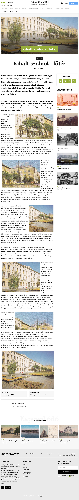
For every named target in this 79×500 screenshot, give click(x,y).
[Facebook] (60, 81)
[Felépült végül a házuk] (67, 100)
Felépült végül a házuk (64, 109)
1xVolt (59, 107)
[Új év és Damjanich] (68, 431)
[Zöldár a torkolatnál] (30, 431)
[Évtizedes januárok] (67, 159)
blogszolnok (18, 403)
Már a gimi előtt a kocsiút (38, 395)
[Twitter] (65, 81)
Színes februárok (62, 149)
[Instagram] (6, 487)
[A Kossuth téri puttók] (67, 178)
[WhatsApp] (74, 81)
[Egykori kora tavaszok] (67, 119)
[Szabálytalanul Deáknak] (49, 431)
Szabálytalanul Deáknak (47, 441)
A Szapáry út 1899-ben (9, 395)
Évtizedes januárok (63, 168)
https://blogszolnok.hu (19, 406)
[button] (12, 2)
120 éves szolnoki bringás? (9, 441)
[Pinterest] (69, 81)
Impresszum (53, 496)
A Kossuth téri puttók (64, 188)
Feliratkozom (67, 472)
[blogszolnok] (6, 404)
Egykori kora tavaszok (64, 129)
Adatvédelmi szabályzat (67, 477)
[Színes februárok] (67, 139)
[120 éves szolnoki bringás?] (10, 431)
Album (39, 45)
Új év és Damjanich (65, 441)
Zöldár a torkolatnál (27, 441)
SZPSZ (58, 186)
